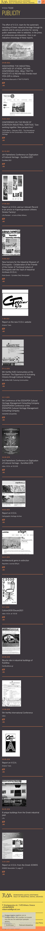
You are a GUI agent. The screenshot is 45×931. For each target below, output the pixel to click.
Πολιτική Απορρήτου (26, 925)
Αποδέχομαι (10, 925)
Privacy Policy (38, 923)
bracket (18, 929)
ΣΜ (8, 929)
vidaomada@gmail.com (11, 909)
